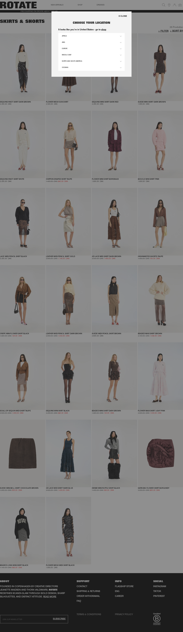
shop (103, 30)
